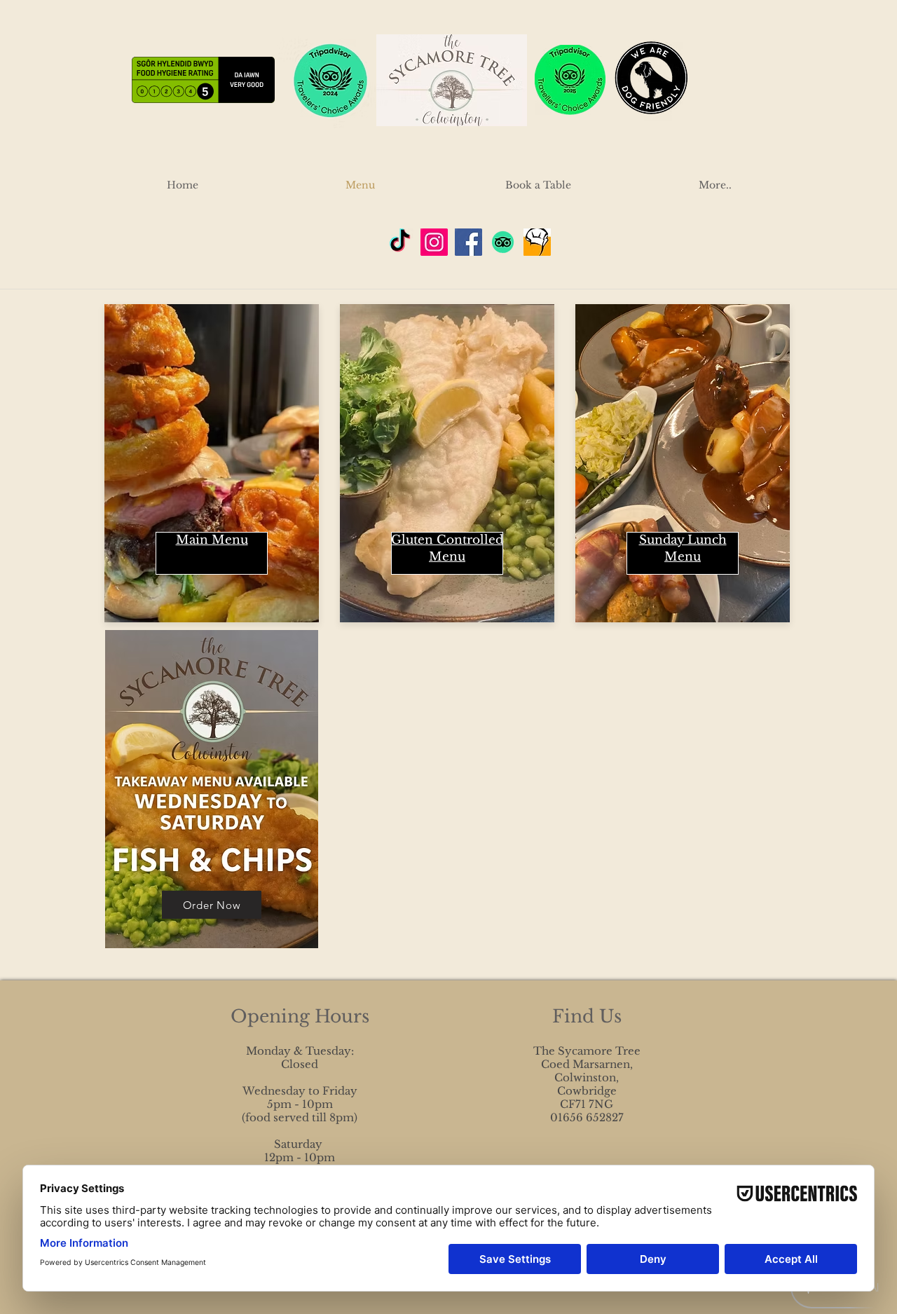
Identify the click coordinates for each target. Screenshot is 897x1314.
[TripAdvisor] (502, 242)
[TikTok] (399, 242)
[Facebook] (468, 242)
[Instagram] (434, 242)
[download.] (537, 242)
